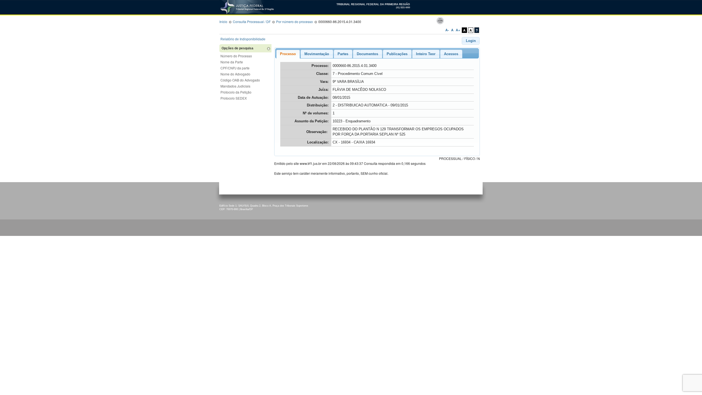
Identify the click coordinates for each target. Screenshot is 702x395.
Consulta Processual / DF (252, 21)
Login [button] (471, 41)
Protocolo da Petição (235, 92)
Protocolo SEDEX (233, 98)
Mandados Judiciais (235, 86)
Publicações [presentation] (397, 54)
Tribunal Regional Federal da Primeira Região (233, 5)
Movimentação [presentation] (316, 54)
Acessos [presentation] (451, 54)
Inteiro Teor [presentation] (425, 54)
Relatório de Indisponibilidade (242, 39)
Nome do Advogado (235, 74)
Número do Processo (236, 55)
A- (447, 29)
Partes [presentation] (343, 54)
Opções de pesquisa (237, 48)
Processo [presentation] (288, 54)
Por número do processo (294, 21)
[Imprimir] (440, 20)
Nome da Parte (231, 62)
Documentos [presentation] (367, 54)
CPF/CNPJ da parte (235, 68)
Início (223, 21)
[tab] (288, 54)
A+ (458, 29)
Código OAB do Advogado (240, 80)
